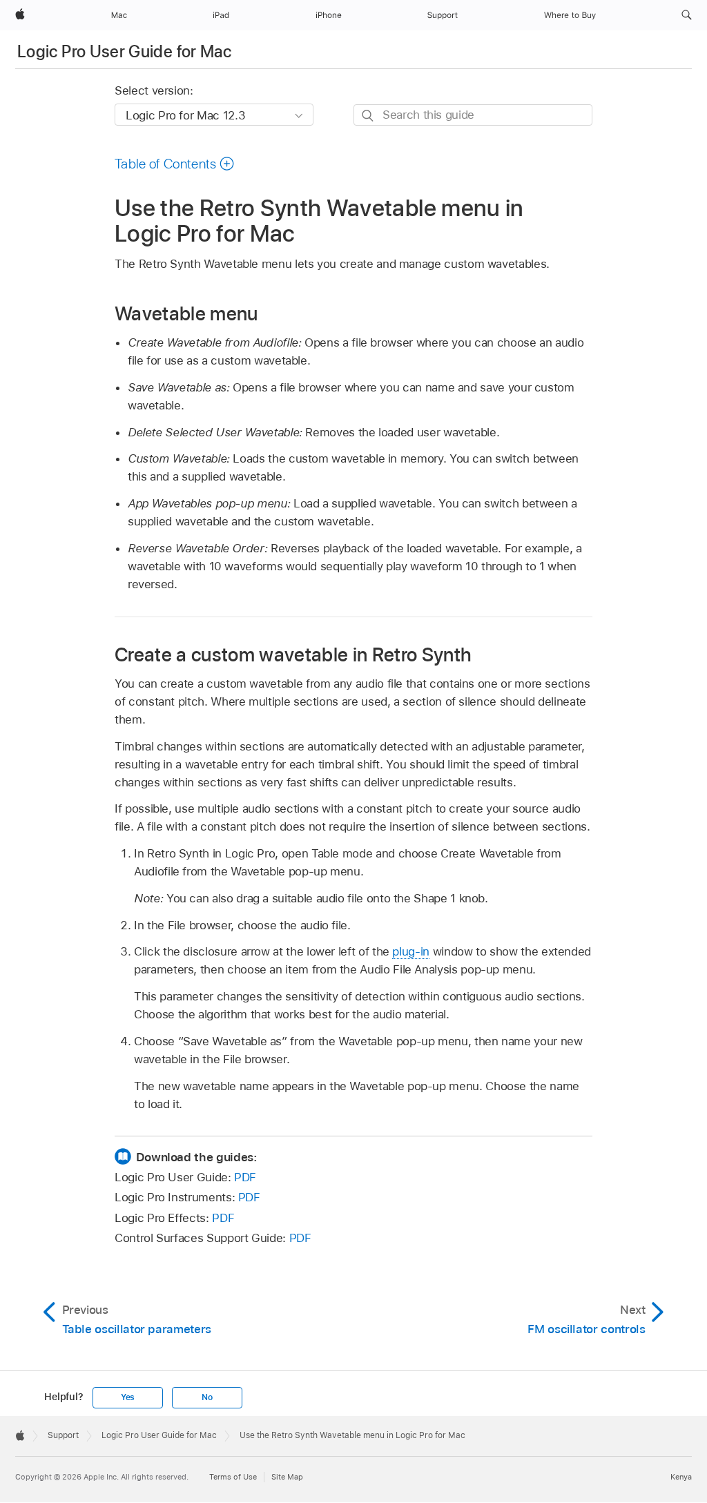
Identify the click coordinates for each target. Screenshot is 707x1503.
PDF (245, 1177)
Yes (128, 1397)
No (207, 1397)
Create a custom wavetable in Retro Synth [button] (293, 654)
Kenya (681, 1477)
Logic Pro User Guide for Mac (124, 51)
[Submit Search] (368, 115)
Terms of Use (233, 1477)
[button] (686, 15)
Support (63, 1435)
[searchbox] (473, 115)
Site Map (287, 1477)
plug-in (410, 951)
